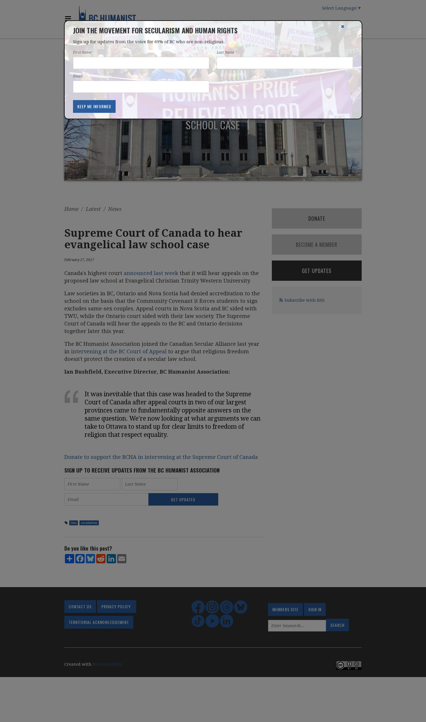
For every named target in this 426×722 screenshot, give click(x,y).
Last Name (225, 52)
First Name (82, 52)
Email (78, 76)
